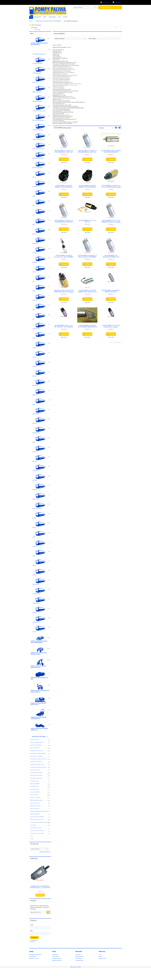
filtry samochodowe (33, 825)
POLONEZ (35, 461)
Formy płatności (32, 956)
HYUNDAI (35, 252)
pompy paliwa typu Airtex (34, 794)
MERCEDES (35, 385)
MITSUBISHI (35, 413)
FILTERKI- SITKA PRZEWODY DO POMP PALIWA (39, 811)
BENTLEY (35, 82)
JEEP (33, 309)
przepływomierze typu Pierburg (35, 805)
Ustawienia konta (79, 960)
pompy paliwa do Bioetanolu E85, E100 (36, 742)
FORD (33, 196)
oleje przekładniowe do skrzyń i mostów (36, 750)
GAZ (33, 215)
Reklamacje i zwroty (33, 958)
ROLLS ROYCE (36, 499)
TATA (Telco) (35, 603)
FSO (33, 281)
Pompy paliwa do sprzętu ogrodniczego (39, 718)
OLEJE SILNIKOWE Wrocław (35, 747)
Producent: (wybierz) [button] (59, 38)
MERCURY (35, 395)
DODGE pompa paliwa (37, 167)
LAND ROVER (35, 328)
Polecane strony (102, 958)
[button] (64, 162)
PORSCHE (34, 489)
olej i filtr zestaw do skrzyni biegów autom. (37, 830)
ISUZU (34, 290)
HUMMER (34, 243)
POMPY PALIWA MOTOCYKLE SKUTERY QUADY (39, 653)
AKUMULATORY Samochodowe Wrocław (37, 764)
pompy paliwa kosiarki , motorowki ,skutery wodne (38, 758)
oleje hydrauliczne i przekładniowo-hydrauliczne (37, 753)
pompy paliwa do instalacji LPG (39, 678)
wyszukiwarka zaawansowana (44, 851)
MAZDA (34, 376)
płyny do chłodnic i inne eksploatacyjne (36, 756)
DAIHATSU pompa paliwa (38, 148)
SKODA (34, 527)
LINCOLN (34, 366)
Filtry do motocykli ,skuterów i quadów (36, 819)
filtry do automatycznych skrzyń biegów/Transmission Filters (40, 822)
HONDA (34, 234)
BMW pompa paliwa (37, 92)
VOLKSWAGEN (36, 622)
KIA (33, 319)
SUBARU (34, 574)
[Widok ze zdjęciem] (116, 128)
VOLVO (34, 631)
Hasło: (31, 930)
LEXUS (34, 357)
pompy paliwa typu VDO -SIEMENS (36, 772)
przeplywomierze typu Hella (34, 808)
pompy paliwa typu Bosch (34, 789)
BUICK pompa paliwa (37, 101)
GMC (33, 224)
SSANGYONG (35, 584)
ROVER (34, 518)
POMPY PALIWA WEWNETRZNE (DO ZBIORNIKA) (39, 44)
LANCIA (34, 347)
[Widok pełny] (119, 128)
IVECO (34, 271)
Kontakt (100, 956)
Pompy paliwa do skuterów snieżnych (39, 729)
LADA (33, 338)
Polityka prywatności (57, 958)
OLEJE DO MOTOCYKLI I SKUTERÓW (37, 816)
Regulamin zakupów (56, 960)
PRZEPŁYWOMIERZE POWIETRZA (36, 800)
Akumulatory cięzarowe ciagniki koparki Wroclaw (38, 767)
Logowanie (78, 954)
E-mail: (31, 924)
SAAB (33, 537)
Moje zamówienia (79, 956)
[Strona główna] (47, 10)
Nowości (31, 836)
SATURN (34, 546)
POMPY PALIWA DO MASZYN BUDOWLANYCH (38, 666)
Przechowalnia (79, 958)
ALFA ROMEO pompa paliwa (39, 54)
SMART (34, 565)
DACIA (34, 177)
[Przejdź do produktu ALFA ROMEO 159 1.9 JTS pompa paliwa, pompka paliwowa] (111, 315)
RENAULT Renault (36, 508)
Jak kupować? (55, 954)
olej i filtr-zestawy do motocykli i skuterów (37, 833)
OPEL (33, 442)
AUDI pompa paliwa (37, 73)
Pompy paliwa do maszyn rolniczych (38, 704)
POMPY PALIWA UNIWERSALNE (36, 745)
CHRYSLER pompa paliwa (38, 120)
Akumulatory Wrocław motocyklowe (36, 761)
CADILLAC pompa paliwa (38, 139)
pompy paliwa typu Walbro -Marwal (36, 778)
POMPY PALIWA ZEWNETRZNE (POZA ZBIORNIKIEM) (39, 642)
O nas (100, 954)
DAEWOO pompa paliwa (38, 158)
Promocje (31, 838)
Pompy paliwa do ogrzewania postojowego (40, 691)
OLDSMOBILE (36, 432)
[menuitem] (37, 17)
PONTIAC (34, 480)
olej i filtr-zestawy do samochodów (35, 827)
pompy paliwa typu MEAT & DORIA (36, 775)
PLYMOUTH (35, 470)
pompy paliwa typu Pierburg (34, 769)
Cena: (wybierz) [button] (92, 38)
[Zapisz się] (48, 912)
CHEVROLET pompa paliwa (39, 110)
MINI (33, 404)
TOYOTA (34, 612)
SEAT (33, 556)
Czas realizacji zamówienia (35, 954)
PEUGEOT (35, 451)
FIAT (33, 205)
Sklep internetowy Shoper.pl (75, 966)
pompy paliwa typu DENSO (34, 783)
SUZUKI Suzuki (36, 593)
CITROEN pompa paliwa (38, 129)
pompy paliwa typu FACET (34, 739)
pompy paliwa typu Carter (34, 786)
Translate (38, 29)
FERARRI (34, 186)
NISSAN (34, 423)
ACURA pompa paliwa (37, 63)
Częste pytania (55, 956)
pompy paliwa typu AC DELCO (35, 797)
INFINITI (34, 262)
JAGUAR (34, 300)
